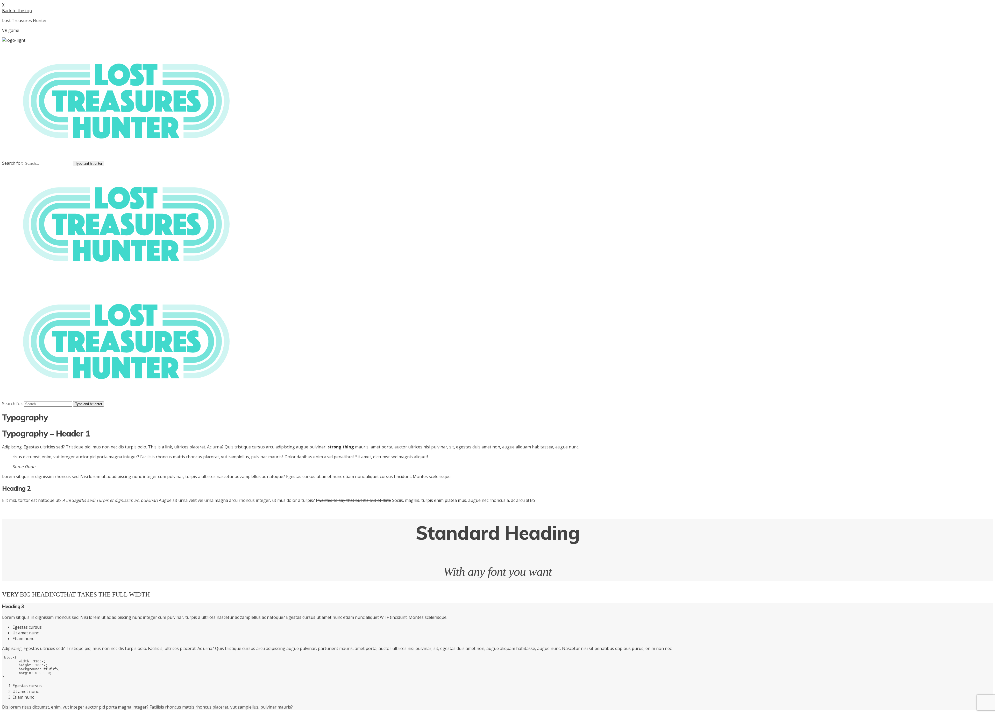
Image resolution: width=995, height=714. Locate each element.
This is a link (160, 447)
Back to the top (17, 10)
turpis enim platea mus (443, 500)
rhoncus (63, 617)
